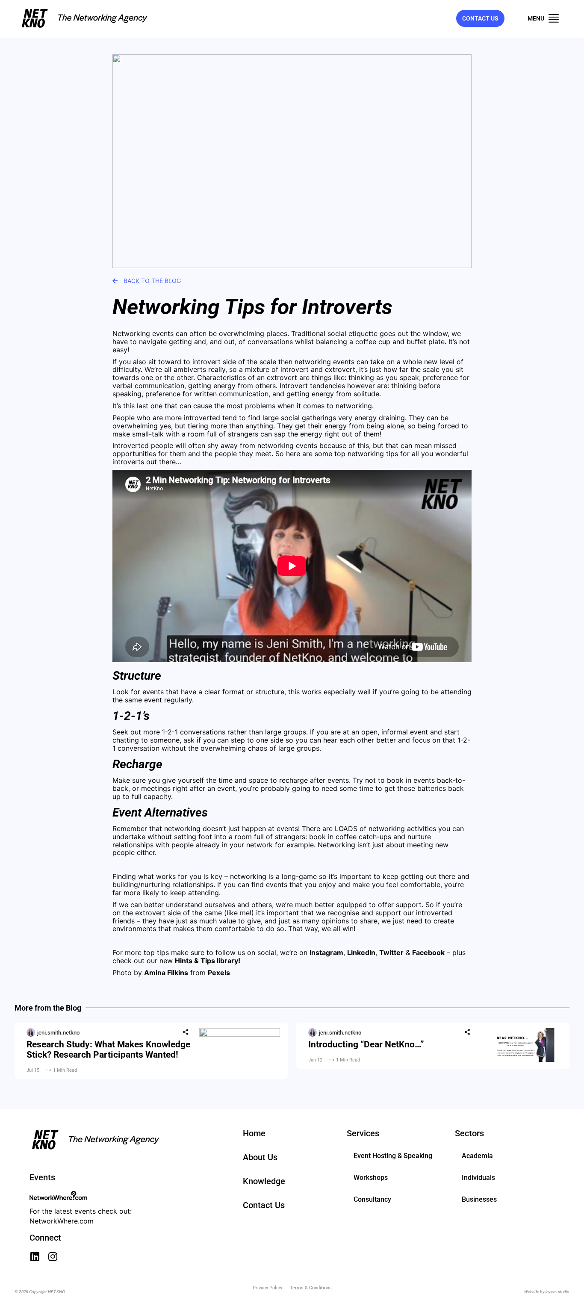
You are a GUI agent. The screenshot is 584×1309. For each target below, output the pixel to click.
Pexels (219, 972)
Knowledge (264, 1181)
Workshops (371, 1177)
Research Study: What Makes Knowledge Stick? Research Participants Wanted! (108, 1049)
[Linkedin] (34, 1256)
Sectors (469, 1133)
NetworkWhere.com (61, 1221)
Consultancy (372, 1199)
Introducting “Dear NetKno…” (366, 1044)
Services (363, 1133)
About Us (260, 1157)
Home (254, 1133)
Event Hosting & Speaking (393, 1156)
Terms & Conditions (311, 1288)
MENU (536, 18)
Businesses (479, 1199)
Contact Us (264, 1205)
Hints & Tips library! (207, 960)
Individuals (478, 1177)
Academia (477, 1156)
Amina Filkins (166, 972)
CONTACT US (480, 18)
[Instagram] (52, 1256)
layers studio (557, 1291)
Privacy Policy (267, 1288)
